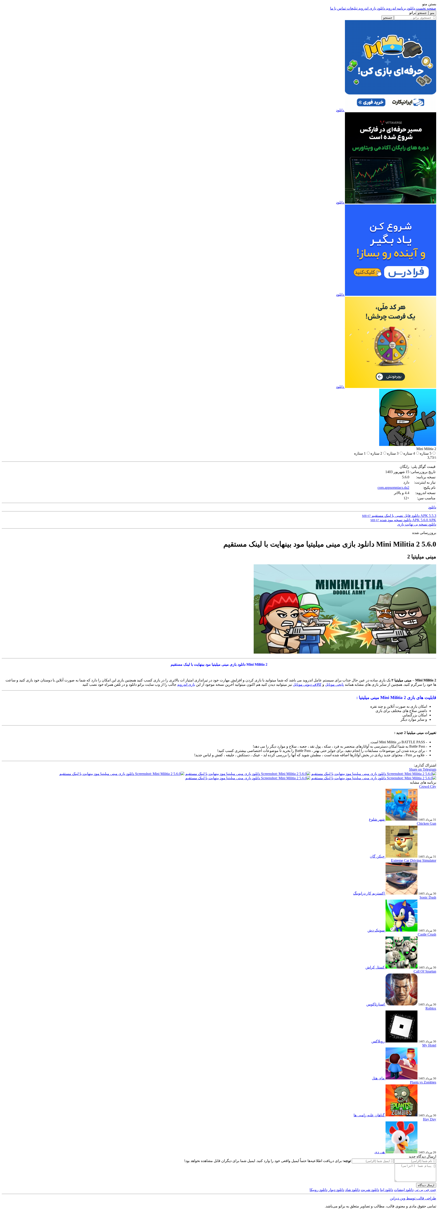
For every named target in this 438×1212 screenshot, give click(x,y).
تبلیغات (351, 8)
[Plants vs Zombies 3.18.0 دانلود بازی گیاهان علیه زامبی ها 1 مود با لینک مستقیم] (401, 1115)
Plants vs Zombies (423, 1082)
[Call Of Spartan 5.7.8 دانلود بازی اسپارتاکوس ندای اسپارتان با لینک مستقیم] (401, 1004)
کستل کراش (375, 967)
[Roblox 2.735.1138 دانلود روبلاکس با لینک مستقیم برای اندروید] (401, 1041)
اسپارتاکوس (375, 1004)
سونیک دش (376, 930)
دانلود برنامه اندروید (400, 8)
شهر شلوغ (377, 819)
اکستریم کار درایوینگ (369, 893)
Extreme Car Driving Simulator (413, 860)
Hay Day (429, 1119)
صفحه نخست (425, 8)
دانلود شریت (370, 1190)
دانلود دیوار (336, 1190)
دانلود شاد (352, 1190)
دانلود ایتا (386, 1190)
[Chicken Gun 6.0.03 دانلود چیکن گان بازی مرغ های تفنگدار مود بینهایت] (401, 856)
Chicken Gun (426, 823)
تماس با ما (338, 8)
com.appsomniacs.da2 (393, 488)
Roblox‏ (430, 1008)
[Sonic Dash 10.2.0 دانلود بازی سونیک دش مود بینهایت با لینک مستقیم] (401, 930)
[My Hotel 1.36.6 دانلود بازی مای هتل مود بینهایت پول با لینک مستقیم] (401, 1078)
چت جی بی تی (425, 1190)
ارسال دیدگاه (426, 1185)
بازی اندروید (186, 684)
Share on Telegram (422, 769)
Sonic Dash (428, 897)
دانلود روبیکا (318, 1190)
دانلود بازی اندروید (371, 8)
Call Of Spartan (425, 971)
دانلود (340, 110)
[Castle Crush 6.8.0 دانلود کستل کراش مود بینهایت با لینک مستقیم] (401, 967)
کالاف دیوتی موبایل (307, 684)
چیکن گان (377, 856)
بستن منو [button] (429, 4)
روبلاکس (378, 1041)
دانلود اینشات (404, 1190)
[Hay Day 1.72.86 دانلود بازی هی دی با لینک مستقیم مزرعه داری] (401, 1152)
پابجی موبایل (334, 684)
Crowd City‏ (427, 786)
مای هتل (378, 1078)
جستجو (387, 17)
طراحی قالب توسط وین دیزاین (413, 1198)
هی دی (379, 1152)
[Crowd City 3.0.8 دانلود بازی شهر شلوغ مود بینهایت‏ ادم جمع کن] (401, 819)
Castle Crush (427, 934)
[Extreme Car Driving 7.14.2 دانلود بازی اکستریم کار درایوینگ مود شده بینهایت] (401, 893)
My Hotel (429, 1045)
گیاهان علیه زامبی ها (369, 1115)
